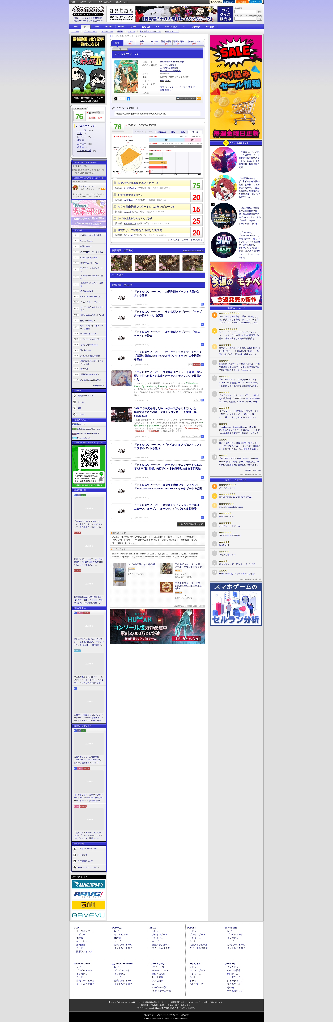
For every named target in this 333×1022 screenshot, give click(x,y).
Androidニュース (160, 970)
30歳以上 (161, 131)
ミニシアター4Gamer (89, 345)
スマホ (133, 27)
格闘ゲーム (232, 974)
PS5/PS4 (108, 27)
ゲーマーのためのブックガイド (91, 308)
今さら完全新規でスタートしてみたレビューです (146, 206)
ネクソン (164, 65)
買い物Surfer (85, 350)
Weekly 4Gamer (86, 241)
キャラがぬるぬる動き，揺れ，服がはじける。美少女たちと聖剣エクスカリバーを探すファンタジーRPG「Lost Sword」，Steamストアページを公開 (239, 319)
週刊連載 (80, 944)
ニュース (81, 130)
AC (184, 27)
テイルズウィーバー (87, 186)
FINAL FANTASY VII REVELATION (235, 497)
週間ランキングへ (254, 470)
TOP (76, 27)
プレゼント (82, 402)
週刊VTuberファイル (89, 263)
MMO (167, 80)
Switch (121, 27)
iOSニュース (158, 967)
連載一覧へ (100, 385)
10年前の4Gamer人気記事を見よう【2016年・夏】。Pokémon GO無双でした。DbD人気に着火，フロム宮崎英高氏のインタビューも (89, 600)
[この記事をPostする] (115, 98)
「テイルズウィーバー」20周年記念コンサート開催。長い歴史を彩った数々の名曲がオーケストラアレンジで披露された (168, 376)
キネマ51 (84, 369)
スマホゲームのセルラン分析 (91, 276)
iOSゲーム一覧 (159, 987)
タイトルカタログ (123, 948)
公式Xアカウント (86, 2)
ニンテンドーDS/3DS (122, 963)
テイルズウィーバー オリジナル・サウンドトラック (188, 565)
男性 (173, 131)
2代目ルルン (130, 188)
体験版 (120, 31)
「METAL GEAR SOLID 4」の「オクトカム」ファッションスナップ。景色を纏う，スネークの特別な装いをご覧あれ (88, 524)
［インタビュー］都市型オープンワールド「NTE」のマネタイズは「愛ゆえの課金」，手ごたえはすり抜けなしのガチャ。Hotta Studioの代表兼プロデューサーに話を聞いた (239, 414)
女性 (183, 131)
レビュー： (94, 189)
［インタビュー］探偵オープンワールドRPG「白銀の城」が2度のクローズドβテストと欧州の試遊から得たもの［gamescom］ (89, 798)
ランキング (256, 2)
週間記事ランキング (86, 396)
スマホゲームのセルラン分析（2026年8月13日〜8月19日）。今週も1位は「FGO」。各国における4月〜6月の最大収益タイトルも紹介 (239, 351)
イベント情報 (234, 970)
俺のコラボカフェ (88, 321)
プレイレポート (90, 31)
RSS (73, 2)
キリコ (127, 211)
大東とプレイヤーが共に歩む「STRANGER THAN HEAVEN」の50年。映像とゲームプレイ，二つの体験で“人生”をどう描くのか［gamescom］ (88, 760)
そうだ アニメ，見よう (90, 302)
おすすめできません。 (131, 194)
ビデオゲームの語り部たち (91, 339)
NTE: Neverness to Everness (231, 507)
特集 (79, 133)
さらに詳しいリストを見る (186, 240)
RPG (162, 80)
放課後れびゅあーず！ (89, 374)
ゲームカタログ (172, 31)
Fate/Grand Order (226, 516)
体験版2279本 (97, 20)
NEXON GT (165, 70)
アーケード (230, 963)
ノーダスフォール (227, 488)
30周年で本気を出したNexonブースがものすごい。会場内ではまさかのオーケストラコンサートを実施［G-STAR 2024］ (165, 412)
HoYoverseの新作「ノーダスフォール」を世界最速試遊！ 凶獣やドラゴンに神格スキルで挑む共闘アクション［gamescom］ (239, 367)
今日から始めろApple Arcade (92, 315)
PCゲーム (81, 424)
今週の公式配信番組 (88, 257)
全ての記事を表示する (192, 524)
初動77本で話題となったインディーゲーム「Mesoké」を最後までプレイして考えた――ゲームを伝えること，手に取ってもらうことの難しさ (88, 718)
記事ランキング (84, 951)
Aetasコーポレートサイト (88, 867)
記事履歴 (242, 2)
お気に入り (229, 2)
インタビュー (107, 31)
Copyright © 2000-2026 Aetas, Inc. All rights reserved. (166, 1018)
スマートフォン (157, 963)
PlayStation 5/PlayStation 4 (88, 433)
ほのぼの (183, 87)
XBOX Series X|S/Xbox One (88, 429)
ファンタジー (171, 87)
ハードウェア (171, 27)
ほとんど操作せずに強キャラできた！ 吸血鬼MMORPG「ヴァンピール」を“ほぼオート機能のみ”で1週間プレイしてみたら (89, 642)
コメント (121, 99)
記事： (85, 189)
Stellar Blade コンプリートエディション (237, 574)
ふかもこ (128, 199)
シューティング (235, 980)
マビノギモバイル (227, 554)
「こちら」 (182, 1005)
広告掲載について (85, 861)
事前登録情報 (158, 974)
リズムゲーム (234, 984)
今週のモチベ (86, 246)
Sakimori (128, 235)
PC (85, 27)
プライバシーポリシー (87, 848)
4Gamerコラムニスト (89, 334)
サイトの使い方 (105, 2)
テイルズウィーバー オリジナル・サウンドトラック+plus (188, 586)
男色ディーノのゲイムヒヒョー (91, 269)
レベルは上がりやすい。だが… (136, 218)
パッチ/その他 (84, 150)
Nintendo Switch (84, 438)
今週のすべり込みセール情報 (91, 284)
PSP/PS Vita (231, 927)
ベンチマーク (196, 984)
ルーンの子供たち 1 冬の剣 (141, 564)
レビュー (75, 31)
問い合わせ (120, 2)
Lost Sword (224, 545)
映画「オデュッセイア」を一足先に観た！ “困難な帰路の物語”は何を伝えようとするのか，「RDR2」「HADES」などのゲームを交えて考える (88, 562)
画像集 (80, 147)
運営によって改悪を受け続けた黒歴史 (140, 230)
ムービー (131, 31)
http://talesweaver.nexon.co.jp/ (172, 62)
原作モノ (169, 90)
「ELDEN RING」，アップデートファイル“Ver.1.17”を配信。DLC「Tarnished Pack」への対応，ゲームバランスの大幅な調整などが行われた (239, 382)
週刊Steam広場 (86, 291)
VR (157, 27)
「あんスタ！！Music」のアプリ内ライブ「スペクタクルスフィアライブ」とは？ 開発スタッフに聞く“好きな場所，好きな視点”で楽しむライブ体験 (88, 836)
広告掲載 (185, 1015)
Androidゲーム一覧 (161, 990)
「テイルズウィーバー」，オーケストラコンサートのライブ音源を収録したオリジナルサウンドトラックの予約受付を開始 (168, 356)
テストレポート (197, 970)
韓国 (162, 87)
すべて (195, 132)
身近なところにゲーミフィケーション (91, 362)
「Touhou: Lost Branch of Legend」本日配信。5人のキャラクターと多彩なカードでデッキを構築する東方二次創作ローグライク (239, 430)
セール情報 (157, 977)
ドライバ (81, 414)
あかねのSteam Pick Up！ (91, 380)
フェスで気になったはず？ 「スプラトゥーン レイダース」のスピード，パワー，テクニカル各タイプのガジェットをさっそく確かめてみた (88, 680)
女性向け (146, 27)
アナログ (196, 27)
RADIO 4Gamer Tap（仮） (91, 296)
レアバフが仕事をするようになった (138, 183)
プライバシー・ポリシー (167, 1015)
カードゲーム (234, 977)
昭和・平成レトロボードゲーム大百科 (91, 327)
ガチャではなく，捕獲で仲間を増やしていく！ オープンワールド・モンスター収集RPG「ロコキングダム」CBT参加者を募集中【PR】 (239, 446)
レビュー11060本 (80, 20)
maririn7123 (130, 223)
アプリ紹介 (157, 980)
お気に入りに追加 (186, 98)
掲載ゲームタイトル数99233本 (88, 18)
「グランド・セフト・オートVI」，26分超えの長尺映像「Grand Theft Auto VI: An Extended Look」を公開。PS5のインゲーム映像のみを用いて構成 (239, 398)
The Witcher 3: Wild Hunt (229, 535)
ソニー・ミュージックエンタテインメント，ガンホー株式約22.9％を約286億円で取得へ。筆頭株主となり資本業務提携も (239, 335)
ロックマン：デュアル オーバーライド (237, 564)
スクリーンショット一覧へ (193, 250)
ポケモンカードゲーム (229, 526)
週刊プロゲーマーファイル (91, 252)
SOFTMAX (165, 68)
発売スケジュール (123, 944)
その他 (230, 987)
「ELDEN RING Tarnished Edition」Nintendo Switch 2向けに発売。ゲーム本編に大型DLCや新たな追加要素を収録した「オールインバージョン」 (239, 461)
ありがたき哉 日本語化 (90, 356)
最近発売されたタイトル (150, 31)
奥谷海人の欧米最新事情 (90, 235)
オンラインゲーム (85, 931)
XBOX (96, 27)
